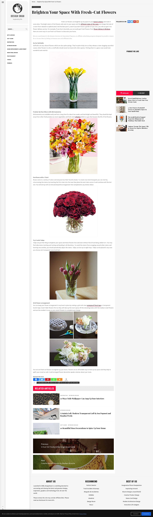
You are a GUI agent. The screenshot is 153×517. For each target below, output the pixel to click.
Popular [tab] (125, 93)
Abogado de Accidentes (91, 492)
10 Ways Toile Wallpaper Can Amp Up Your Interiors (82, 398)
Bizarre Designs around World (131, 492)
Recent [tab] (142, 93)
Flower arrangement (42, 382)
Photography (11, 56)
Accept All (146, 514)
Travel (9, 59)
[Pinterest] (48, 379)
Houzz (91, 505)
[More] (59, 379)
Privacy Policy (82, 514)
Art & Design (11, 35)
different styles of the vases (90, 24)
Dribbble (91, 495)
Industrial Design (12, 52)
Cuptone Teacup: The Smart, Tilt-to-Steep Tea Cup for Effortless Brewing (138, 128)
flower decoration (53, 382)
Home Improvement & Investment (16, 49)
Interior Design (11, 45)
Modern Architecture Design (131, 501)
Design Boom (91, 501)
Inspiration (10, 42)
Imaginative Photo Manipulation (132, 485)
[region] (76, 513)
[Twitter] (42, 379)
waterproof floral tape (94, 305)
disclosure (42, 500)
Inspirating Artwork (132, 488)
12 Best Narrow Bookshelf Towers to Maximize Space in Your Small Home (137, 109)
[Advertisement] (132, 36)
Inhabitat (91, 498)
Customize (135, 514)
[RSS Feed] (137, 21)
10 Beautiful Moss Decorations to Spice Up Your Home (83, 428)
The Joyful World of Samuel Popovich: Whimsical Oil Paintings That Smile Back (136, 119)
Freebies (9, 63)
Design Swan (17, 16)
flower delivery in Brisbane (102, 29)
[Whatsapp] (53, 379)
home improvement (74, 382)
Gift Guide (10, 38)
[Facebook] (36, 379)
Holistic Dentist (91, 485)
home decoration (64, 382)
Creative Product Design (131, 495)
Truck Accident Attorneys (91, 488)
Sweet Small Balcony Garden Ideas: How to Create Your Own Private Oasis (138, 100)
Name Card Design (131, 498)
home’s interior (98, 22)
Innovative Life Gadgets (131, 505)
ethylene (77, 117)
